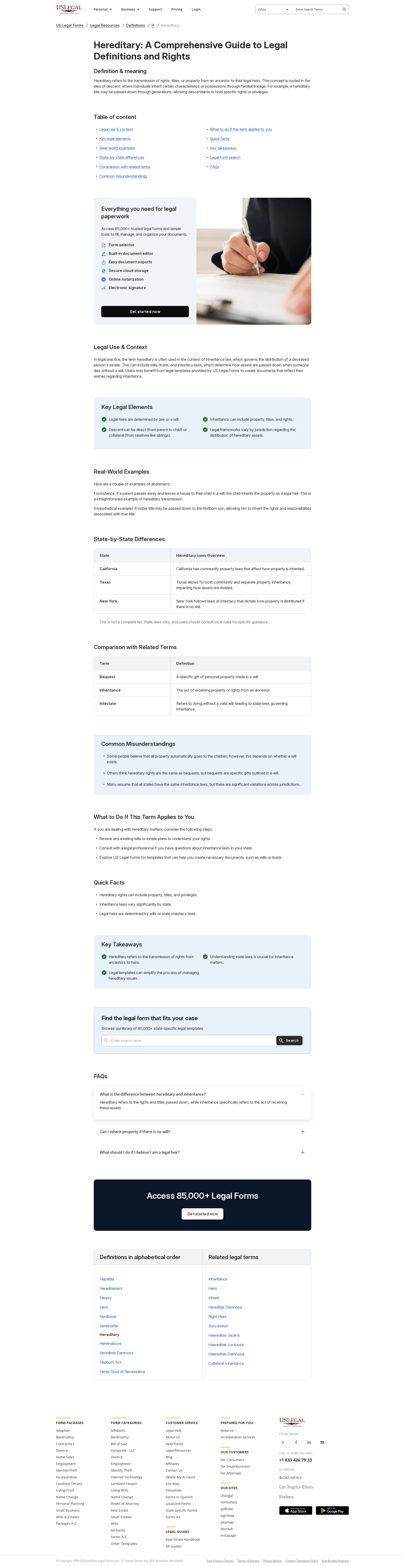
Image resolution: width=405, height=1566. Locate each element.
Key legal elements (115, 138)
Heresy (106, 1297)
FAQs (214, 166)
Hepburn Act (110, 1362)
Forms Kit (173, 1517)
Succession (218, 1326)
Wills (114, 1523)
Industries (174, 1490)
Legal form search (225, 157)
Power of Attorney (125, 1503)
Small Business (68, 1510)
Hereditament (111, 1288)
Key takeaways (223, 148)
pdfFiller (227, 1509)
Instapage (228, 1535)
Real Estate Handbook (183, 1539)
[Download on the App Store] (295, 1510)
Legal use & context (116, 129)
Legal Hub (173, 1430)
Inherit (213, 1297)
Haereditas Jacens (224, 1335)
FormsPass (229, 1502)
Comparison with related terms (124, 166)
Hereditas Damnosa (116, 1352)
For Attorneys (231, 1473)
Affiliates (172, 1464)
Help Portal (174, 1444)
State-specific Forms (181, 1510)
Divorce (62, 1450)
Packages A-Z (66, 1523)
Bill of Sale (119, 1444)
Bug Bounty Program (335, 1561)
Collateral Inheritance (226, 1363)
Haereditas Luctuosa (226, 1344)
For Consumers (232, 1460)
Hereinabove (110, 1343)
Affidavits (118, 1430)
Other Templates (124, 1543)
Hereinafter (109, 1326)
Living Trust (65, 1490)
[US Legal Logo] (292, 1422)
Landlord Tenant (69, 1483)
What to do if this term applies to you (241, 129)
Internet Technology (126, 1477)
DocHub (227, 1529)
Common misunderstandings (123, 176)
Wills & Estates (67, 1517)
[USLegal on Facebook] (296, 1442)
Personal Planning (70, 1503)
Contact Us (174, 1470)
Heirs (212, 1288)
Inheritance (217, 1279)
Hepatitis (107, 1279)
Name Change (67, 1497)
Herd (104, 1307)
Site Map (173, 1483)
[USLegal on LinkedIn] (309, 1442)
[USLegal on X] (283, 1442)
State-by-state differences (121, 157)
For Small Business (235, 1466)
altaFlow (227, 1522)
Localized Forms (178, 1503)
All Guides (174, 1546)
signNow (227, 1515)
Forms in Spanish (179, 1497)
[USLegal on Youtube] (322, 1442)
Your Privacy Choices (220, 1561)
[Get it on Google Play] (332, 1510)
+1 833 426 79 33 (295, 1460)
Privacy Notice (272, 1561)
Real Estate (119, 1510)
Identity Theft (66, 1470)
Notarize (227, 1430)
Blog (169, 1457)
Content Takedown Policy (301, 1561)
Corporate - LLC (123, 1450)
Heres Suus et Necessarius (122, 1371)
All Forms (118, 1530)
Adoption (63, 1430)
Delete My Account (180, 1477)
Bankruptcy (65, 1437)
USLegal (227, 1495)
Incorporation (66, 1477)
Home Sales (65, 1457)
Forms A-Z (119, 1537)
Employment (66, 1464)
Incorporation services (238, 1437)
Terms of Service (248, 1561)
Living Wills (119, 1490)
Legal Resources (178, 1450)
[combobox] (273, 9)
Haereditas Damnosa (226, 1354)
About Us (173, 1437)
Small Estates (121, 1517)
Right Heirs (217, 1316)
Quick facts (219, 138)
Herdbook (108, 1316)
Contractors (65, 1444)
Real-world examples (117, 148)
